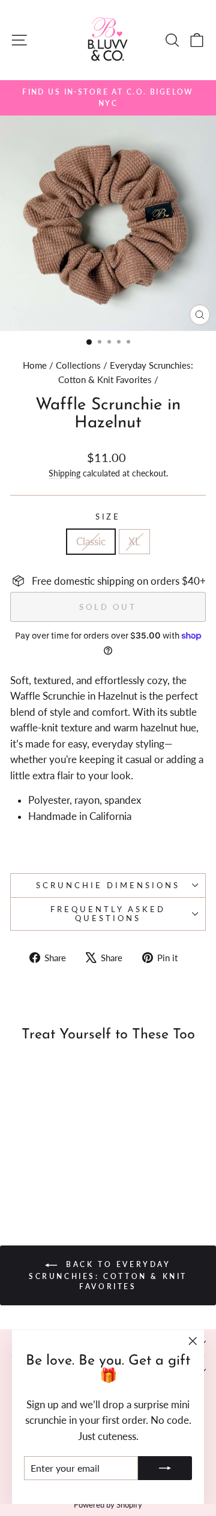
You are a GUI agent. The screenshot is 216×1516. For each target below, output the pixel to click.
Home (35, 365)
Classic (91, 542)
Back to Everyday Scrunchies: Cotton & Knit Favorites (108, 1275)
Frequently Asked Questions (108, 913)
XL (134, 542)
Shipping (64, 473)
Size (108, 516)
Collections (78, 365)
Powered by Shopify (108, 1504)
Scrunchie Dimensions (108, 885)
